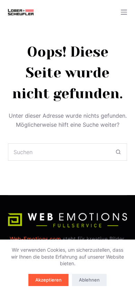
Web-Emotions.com (35, 238)
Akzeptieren (48, 280)
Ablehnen (89, 280)
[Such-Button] (118, 152)
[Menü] (124, 12)
